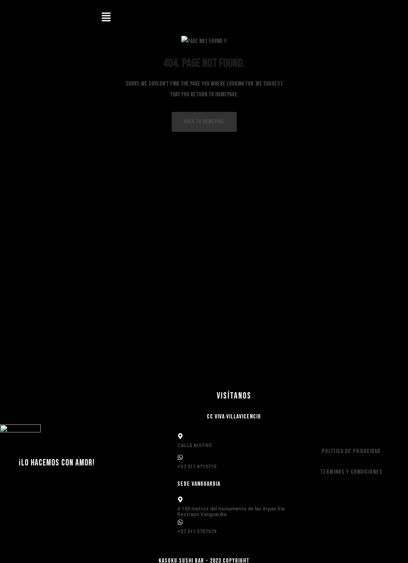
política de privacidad (351, 451)
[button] (106, 18)
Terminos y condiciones (351, 472)
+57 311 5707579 (196, 531)
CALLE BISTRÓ (194, 445)
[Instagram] (344, 18)
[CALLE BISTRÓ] (180, 436)
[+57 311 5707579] (180, 522)
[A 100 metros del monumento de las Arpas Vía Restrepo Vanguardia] (180, 499)
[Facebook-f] (390, 18)
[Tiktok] (367, 18)
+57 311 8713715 (196, 466)
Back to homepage (204, 121)
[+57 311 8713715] (180, 457)
